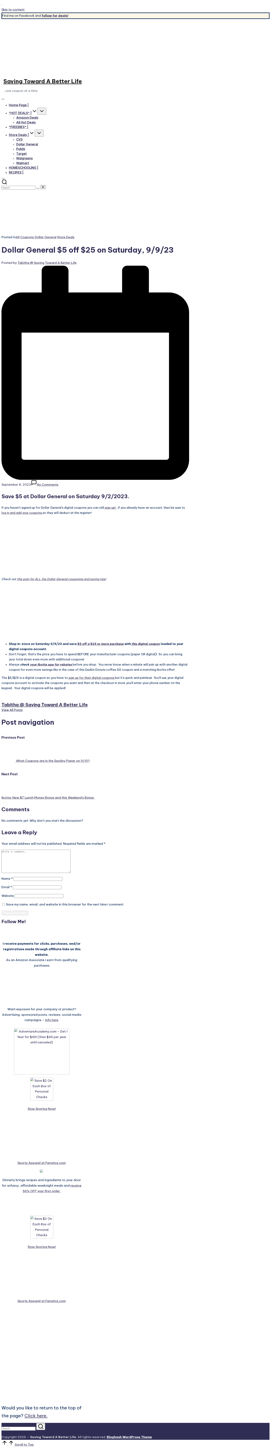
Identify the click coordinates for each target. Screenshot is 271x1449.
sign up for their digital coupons (91, 678)
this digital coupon (145, 644)
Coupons (27, 237)
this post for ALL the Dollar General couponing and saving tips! (61, 579)
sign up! (110, 507)
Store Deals (65, 237)
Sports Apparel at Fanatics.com (42, 1163)
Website (7, 896)
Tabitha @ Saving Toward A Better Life (44, 704)
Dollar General (45, 237)
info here (51, 1020)
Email (6, 887)
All (18, 237)
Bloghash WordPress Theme (129, 1437)
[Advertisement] (135, 46)
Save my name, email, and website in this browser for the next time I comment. (65, 904)
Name (7, 879)
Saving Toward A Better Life (42, 81)
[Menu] (2, 99)
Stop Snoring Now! (42, 1109)
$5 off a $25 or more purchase (100, 644)
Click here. (36, 1415)
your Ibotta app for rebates (51, 664)
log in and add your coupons (22, 513)
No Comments (47, 485)
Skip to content (13, 10)
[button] (37, 188)
